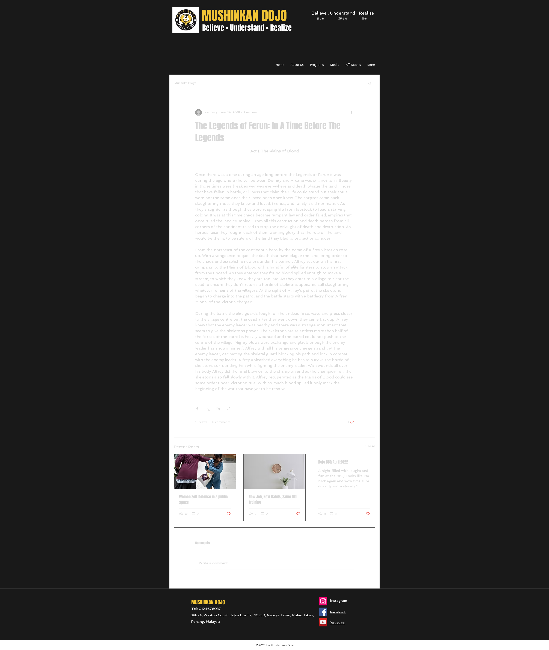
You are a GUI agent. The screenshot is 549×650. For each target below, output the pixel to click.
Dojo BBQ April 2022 (333, 462)
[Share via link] (229, 409)
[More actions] (351, 112)
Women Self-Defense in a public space (203, 499)
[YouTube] (323, 622)
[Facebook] (323, 612)
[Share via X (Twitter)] (208, 409)
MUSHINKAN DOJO (244, 15)
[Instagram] (323, 601)
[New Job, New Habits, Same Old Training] (275, 471)
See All (370, 446)
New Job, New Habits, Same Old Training (273, 499)
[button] (370, 83)
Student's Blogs (185, 83)
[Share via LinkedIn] (218, 409)
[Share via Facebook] (197, 409)
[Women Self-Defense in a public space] (205, 471)
